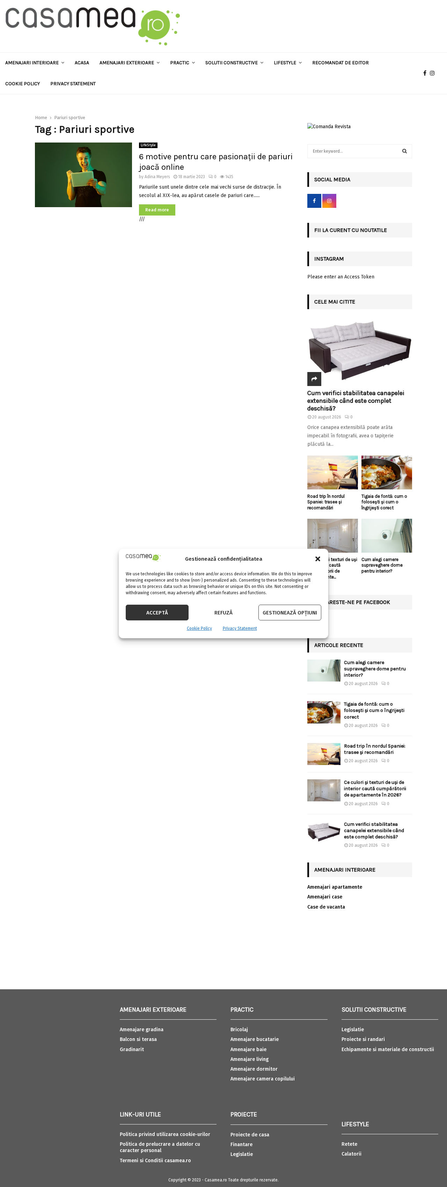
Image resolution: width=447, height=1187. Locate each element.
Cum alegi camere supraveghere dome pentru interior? (382, 565)
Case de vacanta (326, 907)
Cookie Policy (199, 628)
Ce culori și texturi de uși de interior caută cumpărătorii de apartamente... (332, 568)
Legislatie (241, 1154)
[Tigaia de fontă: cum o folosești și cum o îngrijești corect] (386, 472)
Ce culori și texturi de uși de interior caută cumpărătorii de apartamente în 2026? (375, 788)
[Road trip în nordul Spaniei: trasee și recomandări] (332, 472)
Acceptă (157, 613)
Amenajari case (324, 897)
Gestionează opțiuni (290, 613)
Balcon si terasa (138, 1039)
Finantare (241, 1145)
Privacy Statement (240, 628)
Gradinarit (132, 1050)
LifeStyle (148, 145)
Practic (179, 63)
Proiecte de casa (249, 1135)
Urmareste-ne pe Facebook (352, 602)
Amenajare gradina (141, 1030)
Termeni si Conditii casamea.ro (155, 1161)
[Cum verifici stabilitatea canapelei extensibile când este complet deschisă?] (359, 351)
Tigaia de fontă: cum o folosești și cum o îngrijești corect (384, 502)
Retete (349, 1144)
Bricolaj (239, 1030)
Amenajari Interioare (32, 63)
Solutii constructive (231, 63)
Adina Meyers (157, 176)
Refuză (223, 613)
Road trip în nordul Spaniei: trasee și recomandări (326, 502)
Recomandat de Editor (340, 63)
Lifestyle (285, 63)
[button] (317, 558)
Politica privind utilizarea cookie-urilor (165, 1134)
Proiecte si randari (363, 1039)
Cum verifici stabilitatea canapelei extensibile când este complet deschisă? (355, 400)
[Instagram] (434, 73)
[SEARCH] (404, 151)
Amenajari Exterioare (127, 63)
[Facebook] (426, 73)
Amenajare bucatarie (254, 1039)
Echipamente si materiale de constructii (388, 1050)
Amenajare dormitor (254, 1069)
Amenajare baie (248, 1050)
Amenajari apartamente (334, 887)
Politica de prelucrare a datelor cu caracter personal (160, 1147)
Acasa (82, 63)
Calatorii (351, 1154)
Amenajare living (249, 1059)
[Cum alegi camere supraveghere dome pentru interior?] (386, 536)
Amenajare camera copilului (262, 1079)
